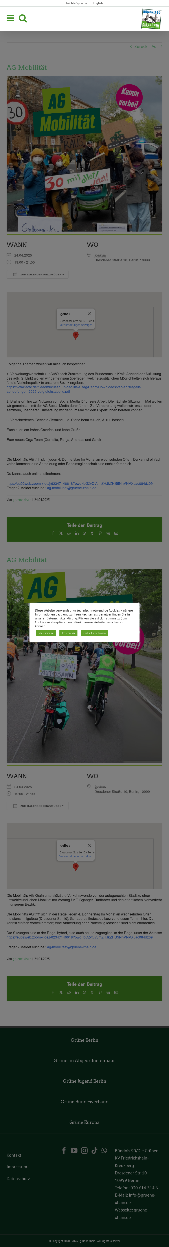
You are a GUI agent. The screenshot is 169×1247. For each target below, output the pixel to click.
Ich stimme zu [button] (46, 633)
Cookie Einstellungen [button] (94, 633)
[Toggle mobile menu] (11, 18)
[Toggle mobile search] (23, 18)
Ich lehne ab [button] (68, 633)
